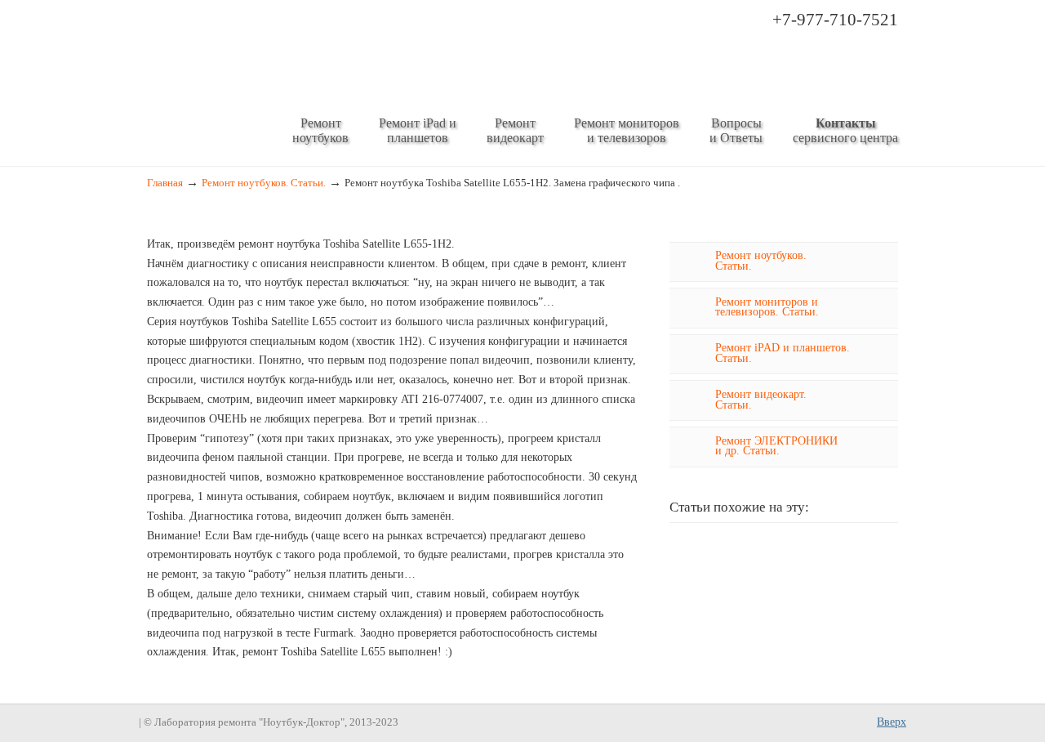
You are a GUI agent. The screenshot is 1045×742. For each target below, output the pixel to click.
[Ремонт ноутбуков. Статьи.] (688, 267)
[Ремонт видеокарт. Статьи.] (688, 406)
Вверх (891, 722)
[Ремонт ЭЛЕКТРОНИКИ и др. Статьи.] (688, 452)
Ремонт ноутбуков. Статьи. (264, 183)
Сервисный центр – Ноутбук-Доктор (434, 54)
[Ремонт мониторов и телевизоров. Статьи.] (688, 313)
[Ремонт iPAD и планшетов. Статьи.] (688, 360)
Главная (165, 183)
